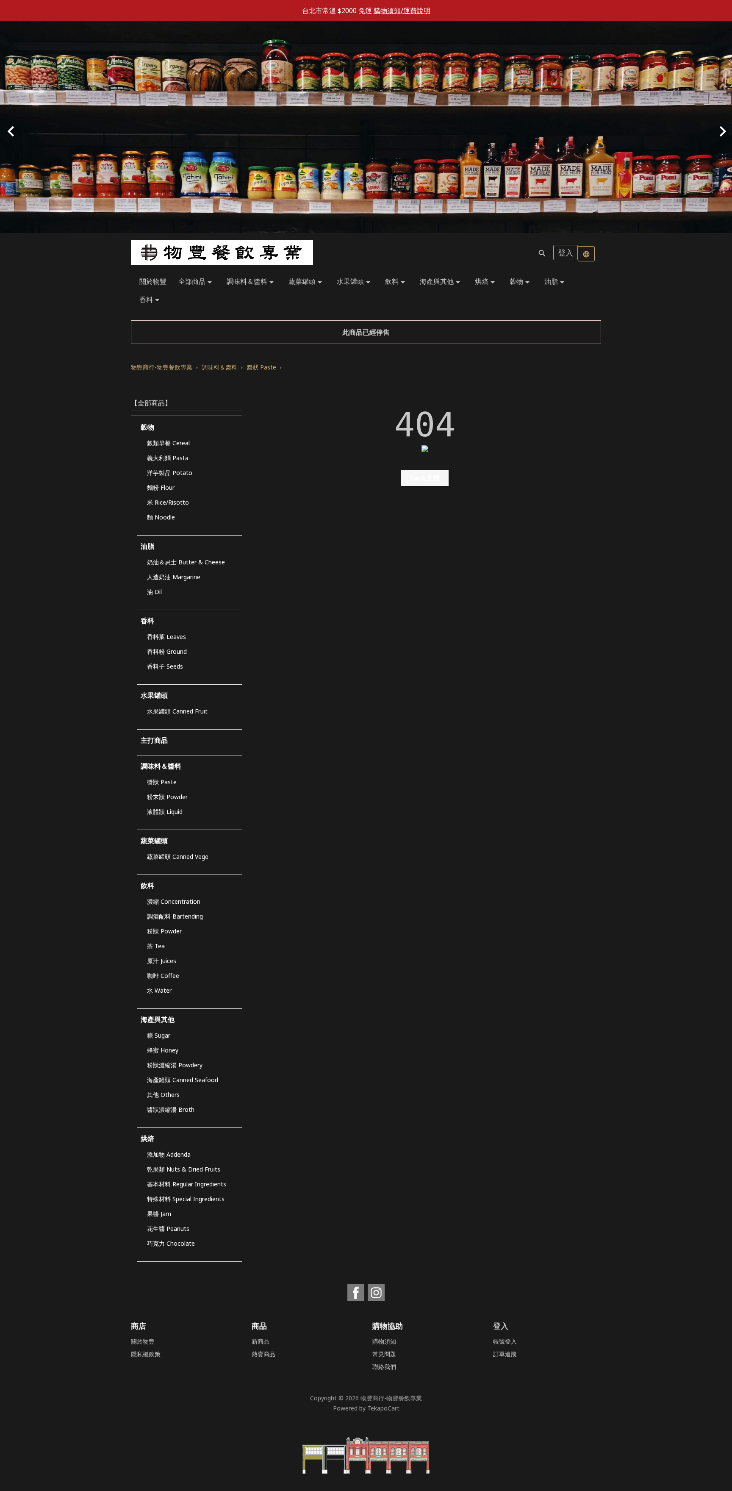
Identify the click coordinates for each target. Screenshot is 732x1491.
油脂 (555, 282)
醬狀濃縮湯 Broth (170, 1109)
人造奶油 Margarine (173, 577)
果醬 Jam (159, 1214)
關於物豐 (152, 281)
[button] (55, 127)
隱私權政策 (146, 1354)
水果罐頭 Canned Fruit (177, 711)
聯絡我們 (384, 1367)
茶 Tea (156, 946)
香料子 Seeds (165, 666)
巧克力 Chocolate (171, 1243)
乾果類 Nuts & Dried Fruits (183, 1169)
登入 (565, 252)
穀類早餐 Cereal (168, 443)
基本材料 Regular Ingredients (186, 1184)
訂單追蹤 (505, 1354)
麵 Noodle (161, 517)
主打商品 (154, 740)
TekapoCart (383, 1408)
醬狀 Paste (162, 782)
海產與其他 (441, 282)
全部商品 (196, 282)
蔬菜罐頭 (306, 282)
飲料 (396, 282)
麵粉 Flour (161, 487)
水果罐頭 (355, 282)
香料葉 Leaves (166, 637)
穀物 (521, 282)
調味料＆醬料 (252, 282)
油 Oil (154, 592)
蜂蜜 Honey (162, 1050)
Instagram (376, 1292)
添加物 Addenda (169, 1154)
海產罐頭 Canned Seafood (182, 1080)
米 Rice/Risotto (168, 502)
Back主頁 (425, 478)
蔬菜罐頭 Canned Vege (177, 856)
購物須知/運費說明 (402, 10)
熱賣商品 (263, 1354)
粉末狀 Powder (167, 797)
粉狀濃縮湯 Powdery (174, 1065)
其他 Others (163, 1095)
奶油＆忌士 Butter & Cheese (186, 562)
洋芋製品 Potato (169, 473)
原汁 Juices (161, 961)
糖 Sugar (158, 1035)
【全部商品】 (151, 403)
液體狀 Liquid (165, 812)
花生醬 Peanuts (168, 1228)
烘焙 (486, 282)
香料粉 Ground (167, 651)
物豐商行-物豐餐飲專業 (391, 1398)
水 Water (159, 990)
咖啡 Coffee (163, 976)
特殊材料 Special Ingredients (186, 1199)
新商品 (260, 1341)
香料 (150, 300)
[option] (366, 127)
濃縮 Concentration (173, 901)
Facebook (355, 1292)
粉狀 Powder (164, 931)
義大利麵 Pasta (168, 458)
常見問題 (384, 1354)
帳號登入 (505, 1341)
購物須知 (384, 1341)
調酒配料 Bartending (175, 916)
